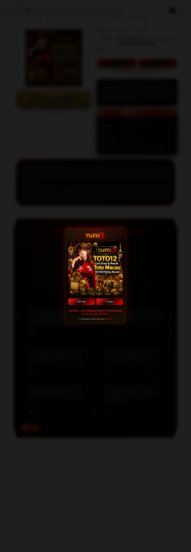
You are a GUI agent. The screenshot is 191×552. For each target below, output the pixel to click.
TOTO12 (109, 319)
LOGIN (109, 302)
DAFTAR (81, 302)
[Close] (121, 232)
